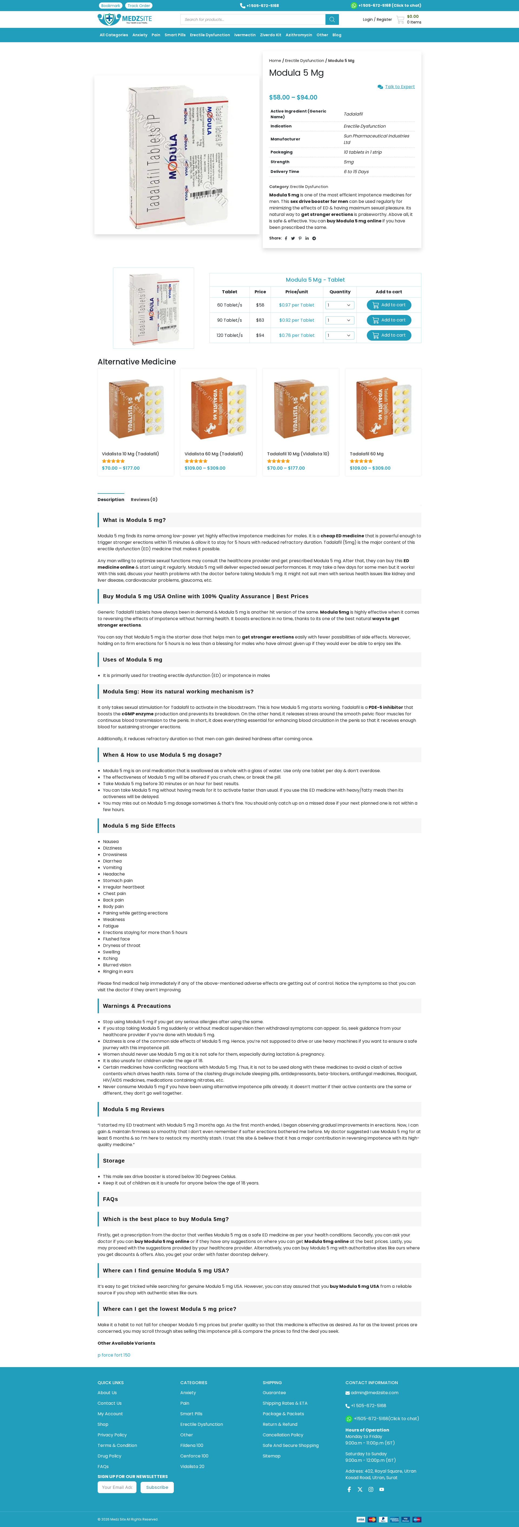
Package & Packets (283, 1414)
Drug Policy (109, 1456)
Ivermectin (245, 35)
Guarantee (274, 1393)
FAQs (103, 1466)
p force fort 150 (114, 1355)
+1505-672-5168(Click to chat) (386, 1419)
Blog (336, 35)
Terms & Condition (117, 1445)
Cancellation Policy (283, 1435)
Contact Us (110, 1403)
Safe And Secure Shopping (291, 1445)
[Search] (332, 19)
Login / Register (377, 19)
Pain (156, 35)
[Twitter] (360, 1489)
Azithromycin (299, 35)
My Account (110, 1414)
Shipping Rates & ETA (285, 1403)
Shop (103, 1424)
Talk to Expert (400, 87)
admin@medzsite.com (374, 1393)
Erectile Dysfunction (210, 35)
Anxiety (139, 35)
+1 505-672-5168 (263, 5)
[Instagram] (371, 1489)
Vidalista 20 (192, 1466)
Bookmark (110, 5)
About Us (107, 1393)
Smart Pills (175, 35)
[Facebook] (349, 1489)
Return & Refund (280, 1424)
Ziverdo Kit (270, 35)
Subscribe (157, 1487)
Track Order (139, 5)
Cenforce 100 (194, 1456)
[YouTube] (381, 1489)
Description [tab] (111, 499)
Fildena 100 (191, 1445)
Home (275, 60)
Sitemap (272, 1456)
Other (322, 35)
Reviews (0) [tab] (144, 499)
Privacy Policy (112, 1435)
